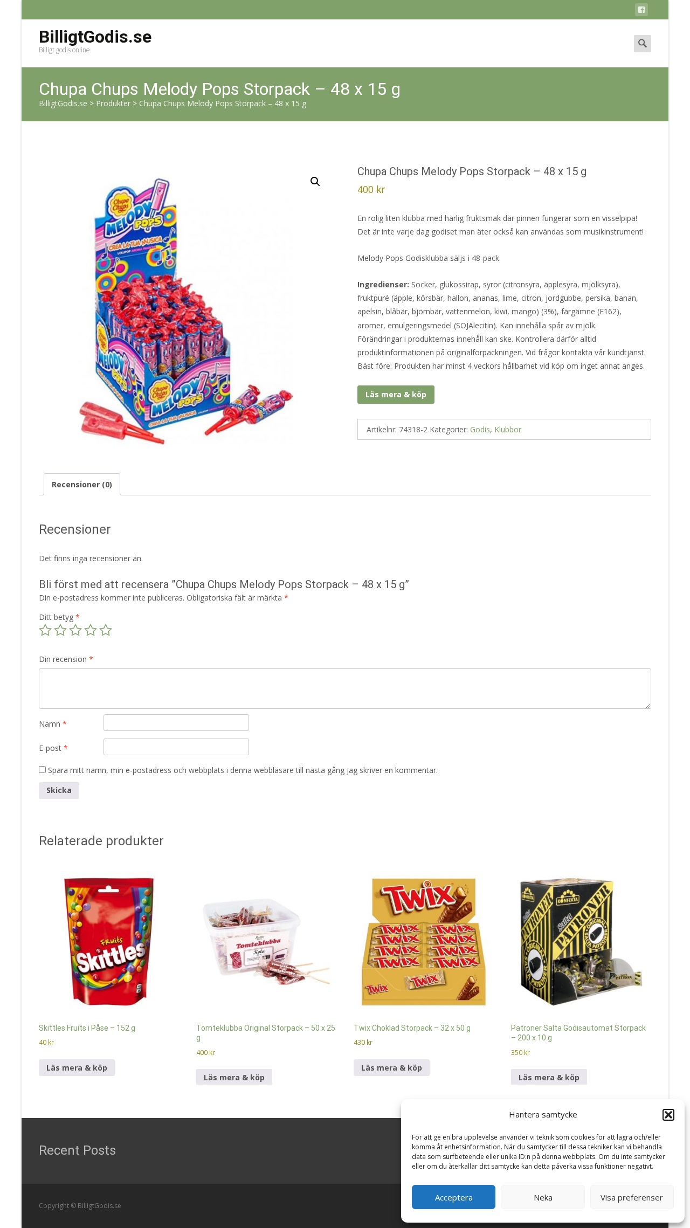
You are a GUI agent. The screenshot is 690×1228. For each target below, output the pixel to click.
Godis (480, 429)
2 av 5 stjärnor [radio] (60, 630)
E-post (53, 748)
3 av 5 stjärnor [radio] (75, 630)
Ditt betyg (59, 617)
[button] (668, 1114)
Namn (53, 724)
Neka (543, 1197)
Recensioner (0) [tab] (82, 484)
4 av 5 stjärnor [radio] (90, 630)
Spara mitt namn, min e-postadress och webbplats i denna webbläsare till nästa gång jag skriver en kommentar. (243, 770)
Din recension (66, 659)
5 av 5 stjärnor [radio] (105, 630)
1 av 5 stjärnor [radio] (45, 630)
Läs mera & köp (395, 394)
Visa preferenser (632, 1197)
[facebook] (641, 11)
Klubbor (507, 429)
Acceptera (454, 1197)
